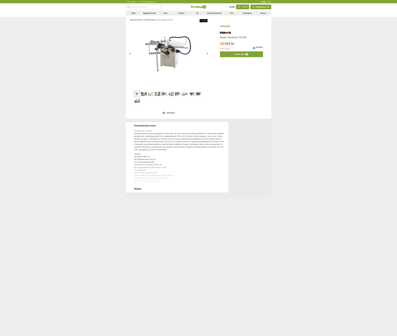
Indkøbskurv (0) (262, 7)
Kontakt (232, 7)
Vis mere (137, 189)
